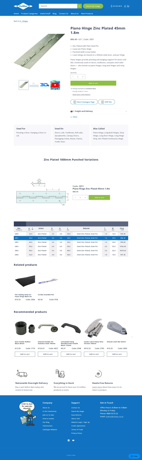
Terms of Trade (77, 430)
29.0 (113, 238)
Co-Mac (73, 455)
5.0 (53, 242)
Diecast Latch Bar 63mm (116, 342)
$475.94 (123, 251)
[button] (99, 111)
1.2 (106, 238)
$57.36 (122, 255)
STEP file (108, 102)
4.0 (61, 234)
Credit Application (78, 426)
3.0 (53, 234)
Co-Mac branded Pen (46, 295)
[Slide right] (63, 85)
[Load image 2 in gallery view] (34, 85)
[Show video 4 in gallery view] (55, 85)
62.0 (113, 251)
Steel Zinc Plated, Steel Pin (87, 234)
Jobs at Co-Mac (48, 415)
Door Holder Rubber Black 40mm (22, 342)
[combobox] (60, 6)
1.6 (106, 242)
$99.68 (122, 242)
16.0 (113, 234)
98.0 (30, 251)
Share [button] (75, 117)
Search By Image (77, 411)
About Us (46, 408)
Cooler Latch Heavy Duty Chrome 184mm (93, 342)
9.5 (53, 251)
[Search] (79, 6)
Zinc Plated (42, 234)
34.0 (113, 242)
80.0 (68, 251)
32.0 (30, 255)
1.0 (106, 234)
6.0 (53, 246)
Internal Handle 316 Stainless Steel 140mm (46, 342)
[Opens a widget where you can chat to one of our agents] (134, 456)
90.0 (30, 246)
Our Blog (46, 422)
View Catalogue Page (86, 102)
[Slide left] (16, 85)
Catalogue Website (50, 430)
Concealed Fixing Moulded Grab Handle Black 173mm (69, 343)
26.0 (30, 234)
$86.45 (122, 238)
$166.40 (123, 246)
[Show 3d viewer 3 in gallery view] (44, 85)
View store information (81, 95)
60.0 (30, 242)
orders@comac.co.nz (114, 416)
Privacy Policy (76, 433)
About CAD (75, 419)
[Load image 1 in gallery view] (23, 85)
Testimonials (47, 426)
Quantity (73, 73)
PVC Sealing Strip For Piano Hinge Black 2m (23, 295)
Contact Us (75, 408)
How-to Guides (48, 419)
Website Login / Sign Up (80, 422)
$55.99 (122, 234)
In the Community (50, 411)
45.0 (30, 238)
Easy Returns (76, 415)
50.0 (68, 234)
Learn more (97, 387)
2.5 (106, 251)
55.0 (113, 246)
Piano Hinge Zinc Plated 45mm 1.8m (91, 188)
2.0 (106, 246)
